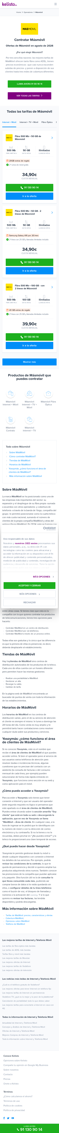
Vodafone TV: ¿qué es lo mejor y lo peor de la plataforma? (27, 997)
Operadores (28, 12)
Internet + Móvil (9, 122)
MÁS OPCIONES (41, 576)
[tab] (11, 122)
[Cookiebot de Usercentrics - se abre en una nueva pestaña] (43, 529)
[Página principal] (9, 4)
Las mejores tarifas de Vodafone (16, 966)
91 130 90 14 (31, 1130)
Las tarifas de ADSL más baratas (16, 950)
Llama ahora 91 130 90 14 (29, 84)
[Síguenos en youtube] (13, 1118)
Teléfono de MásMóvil (15, 924)
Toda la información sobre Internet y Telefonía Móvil (25, 1039)
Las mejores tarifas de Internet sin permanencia (23, 993)
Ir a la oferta (29, 196)
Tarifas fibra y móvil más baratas (16, 954)
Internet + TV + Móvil (29, 122)
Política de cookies (12, 1105)
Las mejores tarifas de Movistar (16, 958)
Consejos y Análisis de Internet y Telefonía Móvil (23, 1027)
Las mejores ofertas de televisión (17, 970)
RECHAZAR (29, 602)
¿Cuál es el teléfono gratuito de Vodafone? (21, 985)
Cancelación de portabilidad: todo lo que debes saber (26, 1001)
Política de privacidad (14, 1110)
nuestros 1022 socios (26, 543)
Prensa (6, 1079)
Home (18, 12)
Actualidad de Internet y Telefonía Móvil (19, 1023)
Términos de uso (11, 1101)
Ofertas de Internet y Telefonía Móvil (18, 1031)
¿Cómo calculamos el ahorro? (17, 1096)
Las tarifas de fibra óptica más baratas (19, 946)
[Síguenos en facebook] (4, 1118)
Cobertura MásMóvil (14, 918)
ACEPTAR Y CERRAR (29, 585)
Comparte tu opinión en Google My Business (25, 1065)
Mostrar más (29, 362)
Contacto (8, 1074)
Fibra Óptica (47, 122)
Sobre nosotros (10, 1069)
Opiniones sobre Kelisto (15, 1060)
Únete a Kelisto (11, 1083)
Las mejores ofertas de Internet (16, 962)
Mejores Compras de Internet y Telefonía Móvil (22, 1035)
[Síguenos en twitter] (8, 1118)
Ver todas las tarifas (28, 96)
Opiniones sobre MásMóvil (17, 921)
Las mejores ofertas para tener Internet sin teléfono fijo (26, 989)
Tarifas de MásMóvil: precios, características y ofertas (29, 915)
